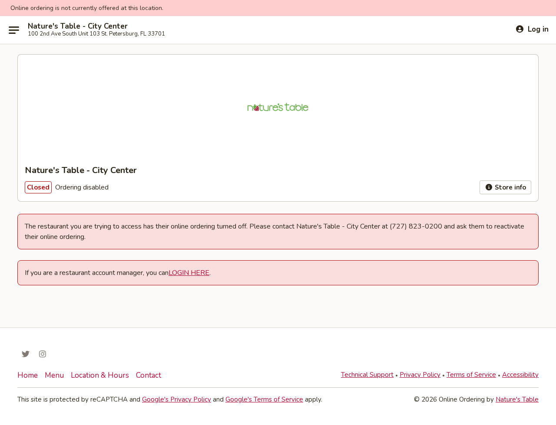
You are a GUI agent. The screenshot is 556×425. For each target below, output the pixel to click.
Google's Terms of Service (264, 399)
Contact (148, 375)
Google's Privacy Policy (176, 399)
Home (27, 375)
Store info (509, 187)
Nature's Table (517, 399)
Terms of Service (471, 374)
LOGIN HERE (189, 273)
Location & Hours (100, 375)
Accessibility (520, 374)
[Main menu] (14, 30)
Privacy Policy (420, 374)
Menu (54, 375)
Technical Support (367, 374)
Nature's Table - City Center (78, 26)
